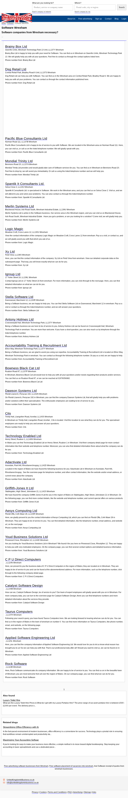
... (2, 36)
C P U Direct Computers (23, 559)
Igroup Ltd (12, 274)
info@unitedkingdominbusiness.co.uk (23, 783)
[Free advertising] (17, 17)
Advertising (77, 792)
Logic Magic (14, 228)
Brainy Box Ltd (16, 46)
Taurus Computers (19, 611)
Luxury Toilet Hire (11, 700)
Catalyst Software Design (24, 585)
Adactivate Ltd (16, 462)
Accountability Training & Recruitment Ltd (36, 345)
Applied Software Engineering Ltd (30, 637)
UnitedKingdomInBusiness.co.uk (20, 780)
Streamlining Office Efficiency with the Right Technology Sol (21, 727)
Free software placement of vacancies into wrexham (71, 766)
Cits (8, 413)
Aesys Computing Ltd (21, 510)
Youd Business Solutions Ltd (26, 536)
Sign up (98, 19)
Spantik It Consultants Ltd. (24, 183)
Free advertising (85, 19)
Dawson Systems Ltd (21, 390)
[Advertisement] (64, 112)
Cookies (43, 792)
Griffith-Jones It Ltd (19, 488)
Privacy (35, 792)
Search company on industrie (41, 12)
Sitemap (87, 792)
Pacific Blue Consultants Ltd (26, 138)
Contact (108, 19)
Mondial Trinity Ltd (19, 161)
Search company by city (82, 12)
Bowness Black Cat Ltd (22, 368)
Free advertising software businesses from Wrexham (26, 766)
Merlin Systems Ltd (19, 206)
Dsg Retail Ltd (15, 69)
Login (124, 19)
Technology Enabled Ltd (23, 436)
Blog (116, 19)
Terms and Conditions (57, 792)
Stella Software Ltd (19, 296)
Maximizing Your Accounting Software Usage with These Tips (21, 740)
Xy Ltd (10, 251)
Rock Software (16, 663)
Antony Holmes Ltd (19, 319)
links (94, 792)
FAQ (69, 792)
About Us (71, 19)
